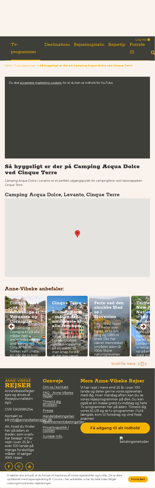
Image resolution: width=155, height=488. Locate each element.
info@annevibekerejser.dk (31, 420)
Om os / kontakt (56, 387)
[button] (85, 65)
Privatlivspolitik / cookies (56, 429)
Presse (48, 410)
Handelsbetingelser (59, 416)
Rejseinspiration (91, 44)
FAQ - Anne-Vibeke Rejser (58, 394)
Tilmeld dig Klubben (52, 403)
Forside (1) (137, 48)
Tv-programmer (23, 48)
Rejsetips (117, 44)
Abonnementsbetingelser (63, 422)
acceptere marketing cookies (40, 83)
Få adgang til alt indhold (115, 428)
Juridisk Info (52, 436)
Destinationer (58, 44)
